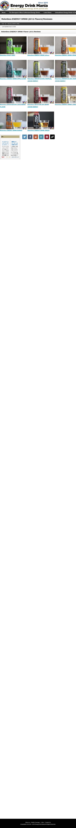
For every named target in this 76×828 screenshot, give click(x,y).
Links (42, 822)
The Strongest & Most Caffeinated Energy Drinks (24, 12)
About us (27, 822)
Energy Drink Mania (40, 824)
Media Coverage (35, 822)
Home (3, 12)
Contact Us (48, 822)
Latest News (47, 12)
